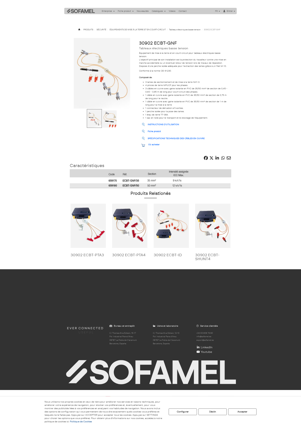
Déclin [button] (212, 411)
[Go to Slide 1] (94, 118)
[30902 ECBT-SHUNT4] (212, 226)
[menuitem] (108, 11)
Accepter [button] (242, 411)
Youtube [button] (206, 351)
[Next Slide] (127, 73)
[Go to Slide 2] (109, 119)
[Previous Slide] (76, 73)
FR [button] (216, 11)
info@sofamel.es (203, 336)
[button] (79, 11)
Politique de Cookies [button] (81, 421)
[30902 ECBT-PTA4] (129, 226)
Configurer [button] (183, 411)
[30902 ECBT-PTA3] (88, 226)
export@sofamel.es (205, 340)
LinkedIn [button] (206, 347)
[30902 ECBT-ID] (171, 226)
